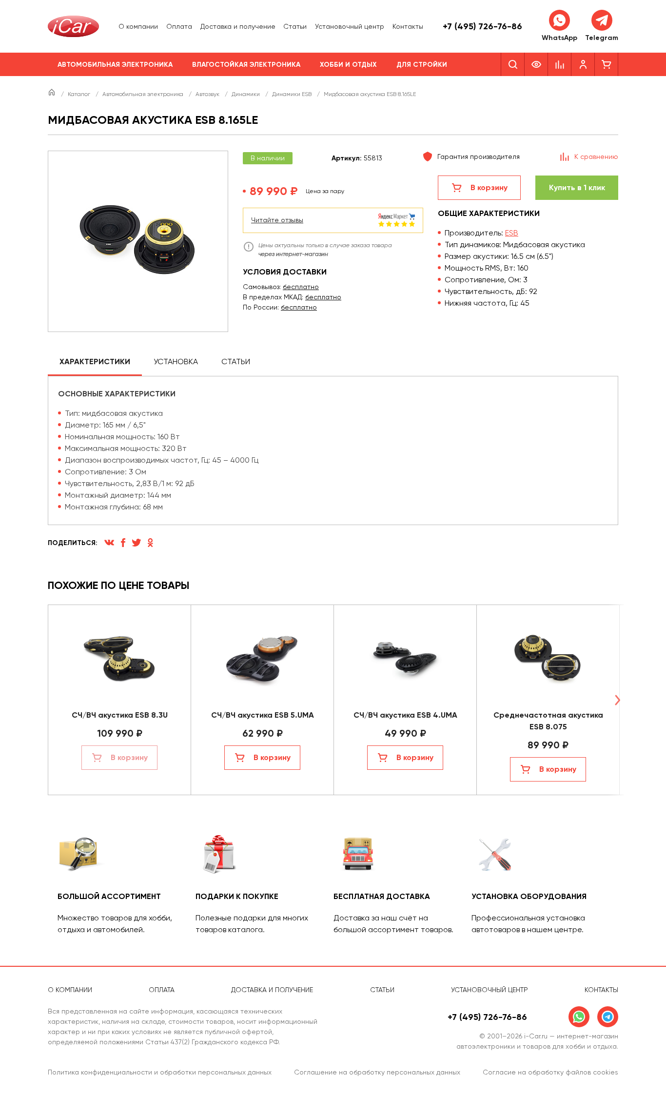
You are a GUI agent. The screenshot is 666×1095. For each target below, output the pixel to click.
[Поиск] (512, 64)
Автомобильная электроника (115, 64)
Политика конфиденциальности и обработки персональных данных (160, 1072)
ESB (511, 232)
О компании (138, 26)
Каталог (80, 94)
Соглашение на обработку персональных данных (377, 1072)
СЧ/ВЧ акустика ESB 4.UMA (405, 715)
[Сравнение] (559, 64)
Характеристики (94, 361)
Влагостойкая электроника (246, 64)
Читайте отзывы (277, 220)
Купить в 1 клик (577, 187)
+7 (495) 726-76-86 (482, 26)
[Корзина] (606, 64)
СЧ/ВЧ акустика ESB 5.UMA (262, 715)
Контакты (407, 26)
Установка (176, 361)
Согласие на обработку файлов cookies (550, 1072)
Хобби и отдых (348, 64)
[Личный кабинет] (583, 64)
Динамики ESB (292, 94)
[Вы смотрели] (536, 64)
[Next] (617, 700)
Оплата (179, 26)
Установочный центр (349, 26)
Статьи (295, 26)
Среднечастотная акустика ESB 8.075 (548, 720)
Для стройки (421, 64)
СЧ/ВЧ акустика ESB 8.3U (120, 715)
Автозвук (208, 94)
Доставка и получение (237, 26)
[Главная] (52, 94)
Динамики (246, 94)
